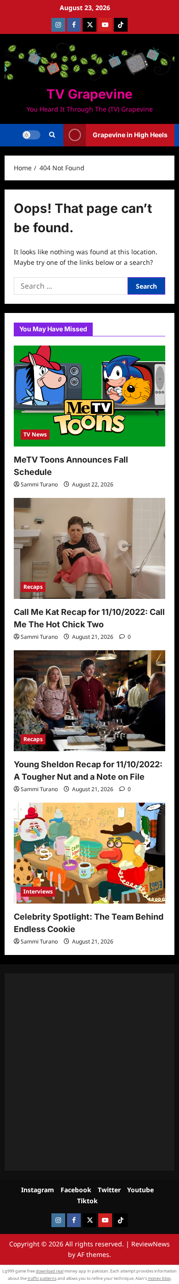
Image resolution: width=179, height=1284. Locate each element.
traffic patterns (42, 1278)
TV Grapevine (89, 94)
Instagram (37, 1189)
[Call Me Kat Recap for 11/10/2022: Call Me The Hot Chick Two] (89, 548)
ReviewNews (150, 1243)
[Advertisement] (89, 1072)
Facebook (76, 1189)
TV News (35, 434)
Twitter (109, 1189)
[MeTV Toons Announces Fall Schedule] (89, 396)
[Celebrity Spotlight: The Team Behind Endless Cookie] (89, 853)
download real (49, 1271)
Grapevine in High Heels (130, 135)
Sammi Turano (39, 484)
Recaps (33, 587)
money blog (159, 1278)
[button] (52, 135)
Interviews (38, 891)
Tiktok (87, 1200)
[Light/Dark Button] (31, 135)
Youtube (140, 1189)
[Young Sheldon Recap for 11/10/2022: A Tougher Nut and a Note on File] (89, 700)
